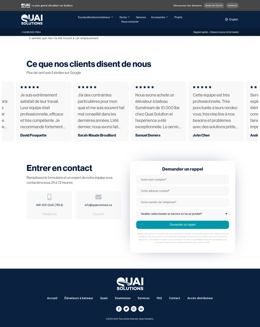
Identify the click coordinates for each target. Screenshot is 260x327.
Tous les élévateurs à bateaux (94, 17)
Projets (178, 17)
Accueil (52, 298)
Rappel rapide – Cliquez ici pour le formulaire (216, 32)
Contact (174, 298)
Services (141, 17)
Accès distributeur (200, 298)
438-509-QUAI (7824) (49, 205)
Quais (104, 298)
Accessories (158, 17)
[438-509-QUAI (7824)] (49, 197)
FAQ (159, 298)
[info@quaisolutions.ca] (98, 197)
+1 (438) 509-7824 (31, 32)
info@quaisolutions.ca (98, 205)
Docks (123, 17)
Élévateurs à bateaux (78, 298)
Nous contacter (130, 21)
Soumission (123, 298)
